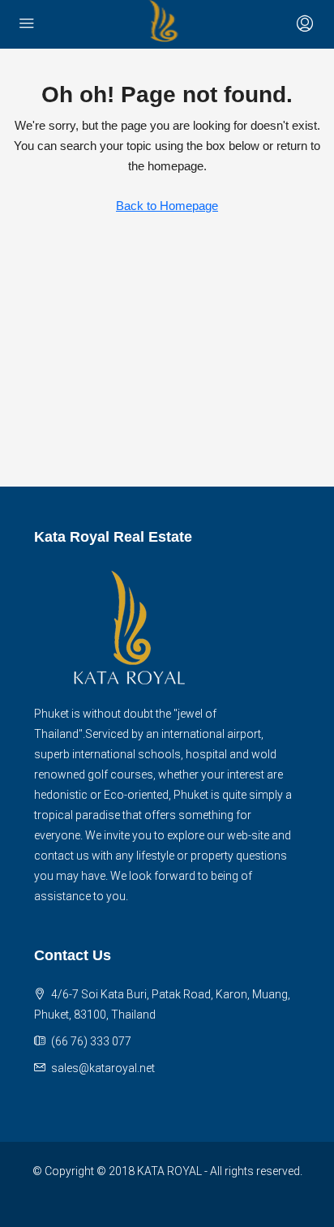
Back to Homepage (167, 205)
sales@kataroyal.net (103, 1068)
